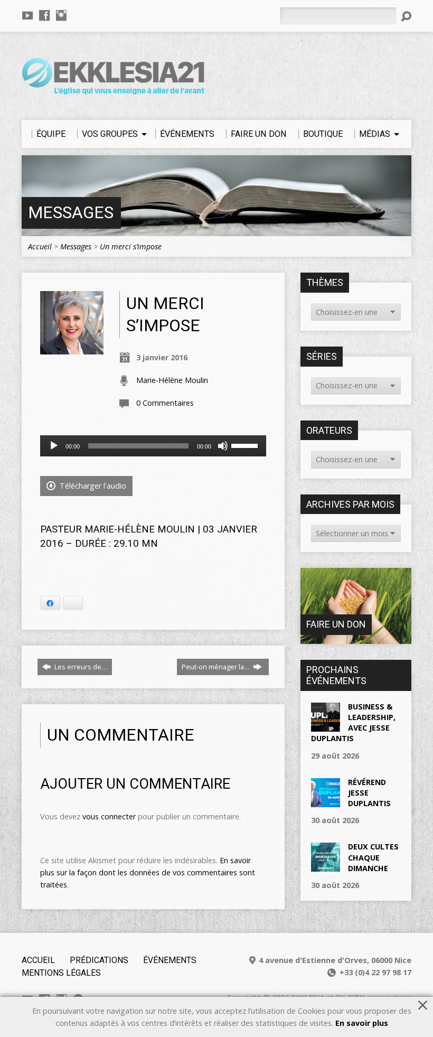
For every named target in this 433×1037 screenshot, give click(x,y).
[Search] (406, 16)
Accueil (40, 246)
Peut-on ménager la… (216, 666)
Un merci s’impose (131, 246)
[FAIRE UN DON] (355, 638)
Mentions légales (61, 973)
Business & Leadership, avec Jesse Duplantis (353, 722)
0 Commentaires (165, 403)
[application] (153, 445)
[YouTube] (27, 15)
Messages (71, 212)
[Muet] (223, 446)
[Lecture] (54, 446)
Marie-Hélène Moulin (172, 380)
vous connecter (109, 816)
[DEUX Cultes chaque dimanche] (325, 866)
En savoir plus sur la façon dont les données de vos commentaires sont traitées (147, 872)
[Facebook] (44, 15)
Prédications (99, 960)
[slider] (246, 444)
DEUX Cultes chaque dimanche (373, 857)
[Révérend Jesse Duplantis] (325, 802)
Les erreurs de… (80, 666)
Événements (169, 960)
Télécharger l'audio (92, 486)
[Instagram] (61, 15)
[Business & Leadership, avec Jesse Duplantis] (325, 726)
